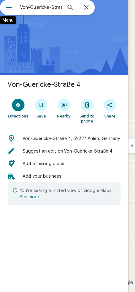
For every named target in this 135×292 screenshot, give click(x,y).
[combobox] (41, 7)
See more (29, 197)
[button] (64, 138)
